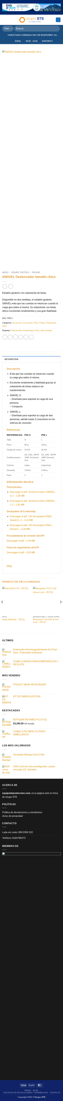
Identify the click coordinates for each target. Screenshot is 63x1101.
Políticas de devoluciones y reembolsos (26, 1093)
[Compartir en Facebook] (10, 337)
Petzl (36, 323)
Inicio (5, 272)
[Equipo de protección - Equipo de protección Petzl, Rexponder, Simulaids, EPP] (32, 20)
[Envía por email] (20, 337)
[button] (4, 19)
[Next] (60, 607)
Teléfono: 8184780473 (13, 838)
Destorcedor (16, 330)
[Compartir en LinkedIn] (31, 337)
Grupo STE (11, 797)
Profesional (51, 323)
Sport (4, 326)
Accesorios (17, 323)
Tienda (27, 1090)
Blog (35, 1090)
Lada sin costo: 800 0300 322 (17, 832)
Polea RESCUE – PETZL (13, 620)
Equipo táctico (20, 272)
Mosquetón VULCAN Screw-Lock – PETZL (46, 620)
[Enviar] (56, 28)
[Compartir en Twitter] (15, 337)
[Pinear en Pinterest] (26, 337)
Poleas (36, 272)
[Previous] (2, 607)
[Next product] (4, 286)
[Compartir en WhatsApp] (4, 337)
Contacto (55, 1093)
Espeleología (28, 330)
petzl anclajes (46, 330)
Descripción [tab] (11, 359)
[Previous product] (10, 286)
